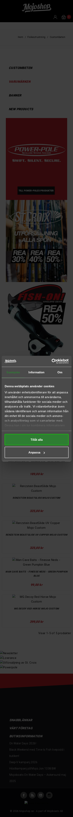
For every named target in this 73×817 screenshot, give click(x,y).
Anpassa (34, 452)
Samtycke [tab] (13, 372)
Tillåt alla (37, 439)
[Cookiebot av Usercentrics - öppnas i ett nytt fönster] (52, 361)
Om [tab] (59, 372)
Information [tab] (36, 372)
